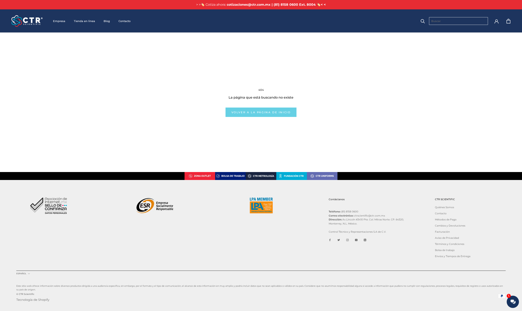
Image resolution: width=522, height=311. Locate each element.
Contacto (124, 21)
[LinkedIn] (365, 240)
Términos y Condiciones (449, 243)
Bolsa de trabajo (445, 250)
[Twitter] (338, 240)
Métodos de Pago (446, 219)
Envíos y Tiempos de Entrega (452, 256)
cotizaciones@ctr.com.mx (249, 5)
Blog (107, 21)
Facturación (442, 231)
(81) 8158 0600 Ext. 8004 (295, 5)
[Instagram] (347, 240)
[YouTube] (356, 240)
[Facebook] (330, 240)
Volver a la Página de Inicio (261, 112)
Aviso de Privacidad (447, 237)
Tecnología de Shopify (32, 300)
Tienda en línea (84, 21)
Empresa (59, 21)
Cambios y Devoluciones (450, 225)
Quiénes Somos (444, 207)
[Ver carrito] (508, 21)
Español (21, 273)
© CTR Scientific (25, 294)
